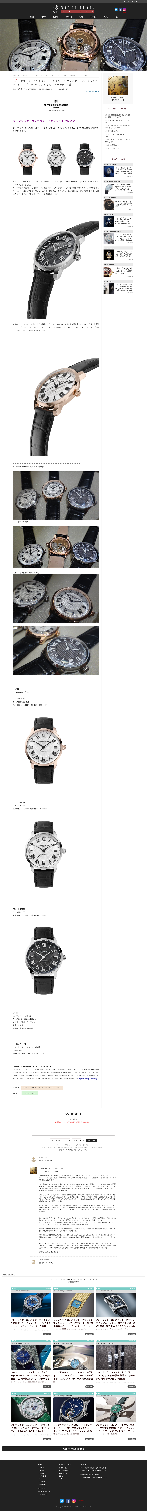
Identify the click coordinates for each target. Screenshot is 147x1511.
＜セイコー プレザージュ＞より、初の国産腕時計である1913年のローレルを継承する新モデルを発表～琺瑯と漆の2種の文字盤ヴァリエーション (123, 289)
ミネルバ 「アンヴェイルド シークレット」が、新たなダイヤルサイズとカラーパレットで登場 (123, 270)
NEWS (43, 17)
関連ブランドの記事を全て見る (73, 1449)
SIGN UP (126, 1)
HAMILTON (112, 198)
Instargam (74, 1501)
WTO (81, 17)
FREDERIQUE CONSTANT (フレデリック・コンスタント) (48, 89)
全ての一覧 (63, 1468)
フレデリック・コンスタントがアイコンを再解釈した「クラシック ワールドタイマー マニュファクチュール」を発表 (30, 1323)
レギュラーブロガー (64, 1465)
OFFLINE (69, 17)
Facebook (116, 9)
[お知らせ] (125, 12)
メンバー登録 (66, 1150)
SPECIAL (42, 1484)
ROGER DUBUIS (113, 164)
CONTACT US (42, 1494)
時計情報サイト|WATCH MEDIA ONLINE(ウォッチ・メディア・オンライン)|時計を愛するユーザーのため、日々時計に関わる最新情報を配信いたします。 (73, 9)
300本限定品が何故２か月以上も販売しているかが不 (117, 116)
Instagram (124, 9)
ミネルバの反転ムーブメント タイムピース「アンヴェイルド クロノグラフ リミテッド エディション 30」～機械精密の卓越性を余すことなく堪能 (123, 255)
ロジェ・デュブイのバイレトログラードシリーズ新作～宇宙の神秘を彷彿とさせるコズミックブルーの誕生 (123, 170)
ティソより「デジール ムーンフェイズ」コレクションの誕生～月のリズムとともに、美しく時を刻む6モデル (123, 221)
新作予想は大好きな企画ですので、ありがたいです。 (117, 126)
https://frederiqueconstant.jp (88, 1079)
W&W (106, 17)
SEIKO (110, 281)
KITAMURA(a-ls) (118, 97)
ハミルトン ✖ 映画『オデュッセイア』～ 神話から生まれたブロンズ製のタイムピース (124, 204)
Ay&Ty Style (63, 1473)
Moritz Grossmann (115, 231)
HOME (31, 17)
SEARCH (117, 17)
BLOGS (55, 17)
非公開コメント (114, 131)
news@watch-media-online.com (93, 1477)
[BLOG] (115, 100)
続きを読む (47, 1334)
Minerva (111, 248)
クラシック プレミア (30, 1093)
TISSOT (111, 214)
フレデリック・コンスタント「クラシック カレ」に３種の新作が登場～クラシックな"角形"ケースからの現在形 (115, 1375)
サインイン (72, 1145)
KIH (60, 1479)
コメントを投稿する (92, 91)
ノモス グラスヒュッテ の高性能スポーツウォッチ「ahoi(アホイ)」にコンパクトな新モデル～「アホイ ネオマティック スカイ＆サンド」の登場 (123, 189)
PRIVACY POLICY (44, 1491)
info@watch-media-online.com (93, 1470)
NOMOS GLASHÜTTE (115, 181)
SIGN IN (134, 1)
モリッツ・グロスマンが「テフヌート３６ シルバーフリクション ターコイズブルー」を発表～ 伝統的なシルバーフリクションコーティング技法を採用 (123, 239)
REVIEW (93, 17)
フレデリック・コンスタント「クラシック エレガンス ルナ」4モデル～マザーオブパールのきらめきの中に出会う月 (30, 1428)
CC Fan (61, 1476)
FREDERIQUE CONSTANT (22, 1291)
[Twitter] (121, 100)
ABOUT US (41, 1489)
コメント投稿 (91, 1140)
